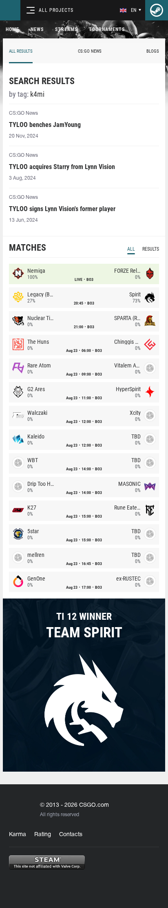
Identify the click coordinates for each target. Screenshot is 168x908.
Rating (42, 834)
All (131, 249)
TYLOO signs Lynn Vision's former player (62, 209)
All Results (21, 51)
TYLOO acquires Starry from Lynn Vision (62, 167)
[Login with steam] (156, 10)
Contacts (70, 834)
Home (12, 29)
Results (150, 249)
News (37, 29)
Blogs (152, 51)
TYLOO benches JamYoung (45, 125)
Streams (66, 29)
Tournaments (107, 29)
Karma (17, 834)
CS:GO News (90, 51)
